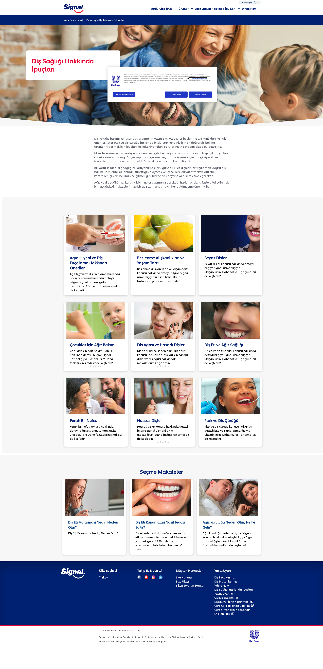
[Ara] (255, 3)
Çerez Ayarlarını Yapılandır (124, 94)
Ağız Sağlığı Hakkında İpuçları (215, 8)
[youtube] (146, 577)
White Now (249, 8)
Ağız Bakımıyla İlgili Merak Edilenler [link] (102, 20)
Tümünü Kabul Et (200, 94)
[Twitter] (161, 577)
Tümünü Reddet (176, 94)
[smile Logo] (74, 8)
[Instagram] (153, 577)
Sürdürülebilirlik (161, 8)
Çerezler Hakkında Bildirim (199, 78)
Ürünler (183, 8)
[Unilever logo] (254, 635)
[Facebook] (139, 577)
